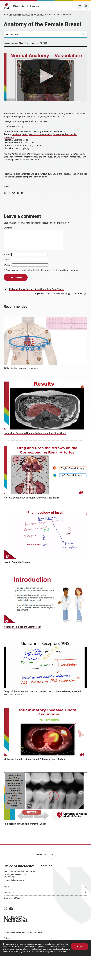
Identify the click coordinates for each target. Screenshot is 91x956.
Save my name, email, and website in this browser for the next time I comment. (43, 270)
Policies (7, 938)
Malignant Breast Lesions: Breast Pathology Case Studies (34, 759)
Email (7, 259)
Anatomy (16, 134)
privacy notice (49, 951)
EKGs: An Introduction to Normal (21, 368)
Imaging (57, 134)
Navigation (12, 34)
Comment (9, 228)
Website (8, 265)
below (44, 176)
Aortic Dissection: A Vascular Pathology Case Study (31, 497)
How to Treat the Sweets (17, 562)
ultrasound (9, 137)
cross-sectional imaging (40, 134)
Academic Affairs (12, 898)
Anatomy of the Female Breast (59, 14)
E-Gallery (40, 14)
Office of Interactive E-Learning (26, 6)
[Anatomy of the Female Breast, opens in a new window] (45, 77)
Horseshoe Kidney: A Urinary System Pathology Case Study (35, 433)
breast (25, 134)
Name (7, 254)
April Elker (18, 43)
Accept (80, 946)
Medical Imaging (69, 134)
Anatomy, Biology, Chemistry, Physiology (33, 131)
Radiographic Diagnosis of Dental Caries (25, 823)
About (6, 886)
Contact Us (9, 892)
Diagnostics (59, 131)
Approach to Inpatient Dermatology (22, 627)
